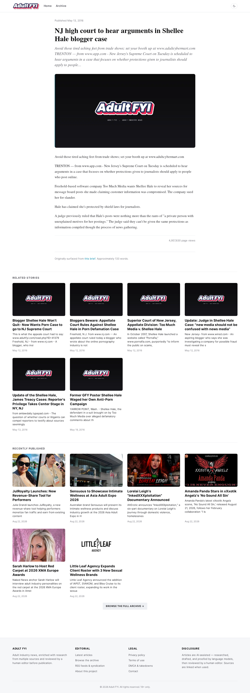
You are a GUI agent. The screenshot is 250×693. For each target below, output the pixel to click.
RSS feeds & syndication (90, 665)
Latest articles (83, 655)
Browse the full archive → (125, 606)
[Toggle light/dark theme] (234, 6)
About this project (86, 671)
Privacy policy (137, 655)
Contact (133, 671)
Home (48, 5)
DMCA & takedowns (141, 665)
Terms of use (137, 660)
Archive (61, 5)
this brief (90, 258)
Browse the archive (87, 660)
